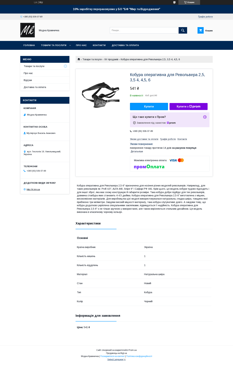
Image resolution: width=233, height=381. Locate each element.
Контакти (99, 45)
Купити (149, 106)
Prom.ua (133, 350)
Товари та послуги (53, 45)
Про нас (81, 45)
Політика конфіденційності (139, 356)
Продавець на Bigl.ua (116, 353)
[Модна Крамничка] (27, 36)
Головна (29, 45)
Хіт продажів (111, 59)
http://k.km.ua (33, 189)
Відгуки (28, 80)
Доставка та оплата (125, 45)
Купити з (182, 106)
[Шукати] (183, 30)
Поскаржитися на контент (112, 356)
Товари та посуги (92, 59)
